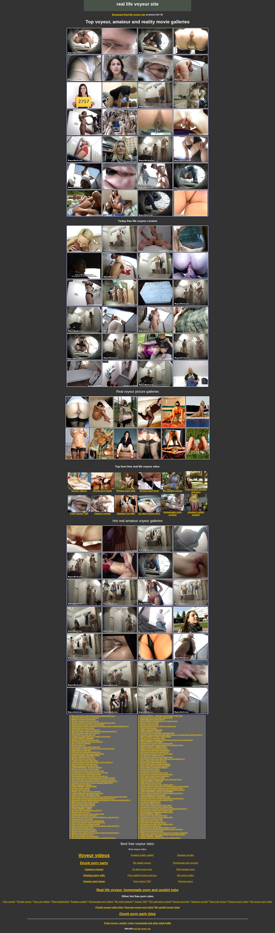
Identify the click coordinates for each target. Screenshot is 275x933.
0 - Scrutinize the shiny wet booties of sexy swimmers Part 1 (160, 745)
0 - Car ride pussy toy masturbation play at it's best (88, 773)
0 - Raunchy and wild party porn (81, 834)
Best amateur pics (185, 869)
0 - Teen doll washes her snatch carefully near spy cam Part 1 (92, 779)
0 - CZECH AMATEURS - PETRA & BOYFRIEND (155, 791)
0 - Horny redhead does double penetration (154, 764)
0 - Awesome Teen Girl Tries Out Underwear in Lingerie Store (161, 798)
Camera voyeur (94, 869)
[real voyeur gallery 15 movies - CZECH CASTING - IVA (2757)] (84, 107)
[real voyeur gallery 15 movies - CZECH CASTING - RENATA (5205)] (191, 578)
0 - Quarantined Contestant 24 (149, 826)
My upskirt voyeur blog (167, 907)
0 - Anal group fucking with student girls (153, 752)
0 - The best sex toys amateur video (151, 738)
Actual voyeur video (238, 902)
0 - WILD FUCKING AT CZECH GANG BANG (154, 736)
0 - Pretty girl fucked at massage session (84, 824)
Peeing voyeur (185, 881)
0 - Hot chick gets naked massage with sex (85, 810)
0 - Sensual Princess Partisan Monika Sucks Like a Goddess (160, 829)
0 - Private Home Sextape (147, 728)
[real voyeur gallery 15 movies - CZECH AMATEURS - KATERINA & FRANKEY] (191, 278)
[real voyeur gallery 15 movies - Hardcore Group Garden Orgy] (84, 215)
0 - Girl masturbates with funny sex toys (84, 733)
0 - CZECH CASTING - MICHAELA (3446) (84, 795)
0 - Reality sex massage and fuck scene (84, 769)
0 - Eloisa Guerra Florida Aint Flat (150, 831)
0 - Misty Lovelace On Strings (80, 785)
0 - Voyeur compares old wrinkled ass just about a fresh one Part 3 (94, 826)
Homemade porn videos (101, 902)
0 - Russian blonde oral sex (79, 790)
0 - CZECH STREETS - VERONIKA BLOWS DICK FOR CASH (160, 716)
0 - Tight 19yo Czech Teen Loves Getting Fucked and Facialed (161, 834)
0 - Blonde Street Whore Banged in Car (152, 762)
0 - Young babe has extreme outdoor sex (84, 730)
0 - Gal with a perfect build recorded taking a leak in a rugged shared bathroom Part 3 (170, 735)
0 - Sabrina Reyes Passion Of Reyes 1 (83, 815)
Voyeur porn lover (94, 881)
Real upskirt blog (60, 902)
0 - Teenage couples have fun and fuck (84, 718)
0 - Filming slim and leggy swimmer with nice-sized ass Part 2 (161, 790)
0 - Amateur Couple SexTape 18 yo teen (84, 740)
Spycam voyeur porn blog (139, 907)
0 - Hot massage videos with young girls (84, 747)
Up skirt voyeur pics (142, 869)
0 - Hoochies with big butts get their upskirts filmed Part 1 (91, 783)
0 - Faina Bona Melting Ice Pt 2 (149, 803)
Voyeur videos (94, 855)
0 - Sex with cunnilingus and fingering (83, 836)
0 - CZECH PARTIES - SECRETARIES (83, 786)
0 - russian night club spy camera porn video (86, 793)
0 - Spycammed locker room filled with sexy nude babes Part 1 (161, 759)
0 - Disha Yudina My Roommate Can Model (154, 766)
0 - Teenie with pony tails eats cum (82, 735)
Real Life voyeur (218, 902)
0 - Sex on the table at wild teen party (83, 764)
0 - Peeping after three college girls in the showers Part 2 (159, 838)
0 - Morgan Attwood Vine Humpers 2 (83, 831)
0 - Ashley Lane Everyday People (150, 730)
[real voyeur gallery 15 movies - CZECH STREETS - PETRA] (84, 278)
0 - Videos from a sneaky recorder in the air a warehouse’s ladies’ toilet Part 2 (98, 797)
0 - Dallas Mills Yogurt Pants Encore (151, 719)
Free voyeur (9, 902)
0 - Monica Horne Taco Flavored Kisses (152, 815)
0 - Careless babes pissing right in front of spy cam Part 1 (91, 762)
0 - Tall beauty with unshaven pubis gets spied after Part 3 (160, 779)
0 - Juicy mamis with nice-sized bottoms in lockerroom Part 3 (92, 838)
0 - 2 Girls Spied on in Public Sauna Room (85, 774)
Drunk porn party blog (137, 914)
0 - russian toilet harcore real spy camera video (155, 785)
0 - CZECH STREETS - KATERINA (150, 742)
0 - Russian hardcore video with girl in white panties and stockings (163, 786)
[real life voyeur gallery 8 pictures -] (77, 426)
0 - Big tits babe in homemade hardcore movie (155, 812)
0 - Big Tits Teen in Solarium (80, 743)
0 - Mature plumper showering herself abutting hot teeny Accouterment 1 (165, 740)
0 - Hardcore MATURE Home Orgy (82, 757)
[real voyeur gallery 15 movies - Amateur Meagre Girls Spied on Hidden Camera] (120, 551)
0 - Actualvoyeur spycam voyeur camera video (86, 724)
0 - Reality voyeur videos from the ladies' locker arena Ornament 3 (94, 833)
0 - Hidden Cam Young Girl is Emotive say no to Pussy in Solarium (163, 833)
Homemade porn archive (185, 863)
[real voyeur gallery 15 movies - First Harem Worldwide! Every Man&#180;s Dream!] (120, 134)
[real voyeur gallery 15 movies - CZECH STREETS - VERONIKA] (120, 80)
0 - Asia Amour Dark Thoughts (80, 807)
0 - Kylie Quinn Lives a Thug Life (150, 821)
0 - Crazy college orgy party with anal (152, 760)
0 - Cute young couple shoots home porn (153, 776)
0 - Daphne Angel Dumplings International (154, 750)
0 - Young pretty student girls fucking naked (154, 805)
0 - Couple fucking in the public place (83, 760)
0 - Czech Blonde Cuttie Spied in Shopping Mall (156, 733)
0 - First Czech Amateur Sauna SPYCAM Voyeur (87, 822)
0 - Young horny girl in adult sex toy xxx (153, 773)
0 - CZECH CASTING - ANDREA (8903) (152, 747)
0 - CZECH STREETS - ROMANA (81, 738)
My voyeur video (185, 875)
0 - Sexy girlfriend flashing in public (151, 778)
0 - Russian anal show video (148, 769)
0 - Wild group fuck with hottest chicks (84, 802)
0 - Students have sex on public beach (83, 766)
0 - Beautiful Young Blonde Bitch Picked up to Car (157, 827)
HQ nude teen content (160, 902)
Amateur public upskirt (142, 855)
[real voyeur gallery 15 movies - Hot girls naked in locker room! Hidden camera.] (191, 107)
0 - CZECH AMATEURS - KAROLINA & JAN (154, 797)
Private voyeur (24, 902)
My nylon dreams (123, 902)
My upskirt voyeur (142, 863)
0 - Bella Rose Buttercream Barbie (82, 805)
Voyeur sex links (181, 902)
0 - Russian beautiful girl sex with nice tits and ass (88, 776)
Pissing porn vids (94, 875)
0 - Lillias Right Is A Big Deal (80, 750)
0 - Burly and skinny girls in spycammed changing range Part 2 (93, 731)
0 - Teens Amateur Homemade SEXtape (152, 767)
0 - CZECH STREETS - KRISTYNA (150, 781)
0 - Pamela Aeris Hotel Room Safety (82, 829)
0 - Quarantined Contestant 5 (149, 771)
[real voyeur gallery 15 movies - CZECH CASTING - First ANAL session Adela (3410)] (84, 551)
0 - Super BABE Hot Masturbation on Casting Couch (157, 721)
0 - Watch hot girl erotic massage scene (153, 748)
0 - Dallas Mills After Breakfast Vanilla (152, 822)
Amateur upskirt (79, 902)
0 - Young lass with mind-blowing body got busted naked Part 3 (93, 781)
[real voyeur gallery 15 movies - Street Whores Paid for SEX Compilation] (155, 359)
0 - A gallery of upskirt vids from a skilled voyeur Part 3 (90, 736)
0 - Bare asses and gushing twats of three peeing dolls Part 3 (92, 716)
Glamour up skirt (185, 855)
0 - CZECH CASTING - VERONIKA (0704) (84, 755)
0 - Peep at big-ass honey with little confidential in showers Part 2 (94, 817)
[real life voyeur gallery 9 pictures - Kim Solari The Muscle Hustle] (101, 426)
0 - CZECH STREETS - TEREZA (149, 731)
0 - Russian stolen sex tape (79, 788)
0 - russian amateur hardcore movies (152, 795)
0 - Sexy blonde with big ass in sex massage (86, 742)
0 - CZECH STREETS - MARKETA (150, 836)
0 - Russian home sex (77, 745)
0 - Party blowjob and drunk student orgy (85, 752)
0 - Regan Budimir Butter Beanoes (82, 803)
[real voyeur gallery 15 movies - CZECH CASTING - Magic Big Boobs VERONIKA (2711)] (84, 251)
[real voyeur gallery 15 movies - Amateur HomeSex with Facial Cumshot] (120, 107)
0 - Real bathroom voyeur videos (81, 728)
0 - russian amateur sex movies (81, 819)
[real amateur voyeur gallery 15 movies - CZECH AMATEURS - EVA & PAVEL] (120, 215)
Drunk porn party (94, 863)
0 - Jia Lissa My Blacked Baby (149, 802)
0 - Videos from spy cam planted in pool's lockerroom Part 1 (160, 788)
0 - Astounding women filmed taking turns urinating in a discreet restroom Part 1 (99, 800)
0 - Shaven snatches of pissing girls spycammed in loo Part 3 (92, 723)
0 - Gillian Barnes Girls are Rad (149, 783)
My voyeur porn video (261, 902)
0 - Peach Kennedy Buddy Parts (81, 827)
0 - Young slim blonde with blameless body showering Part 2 (92, 778)
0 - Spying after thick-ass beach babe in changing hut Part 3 (92, 798)
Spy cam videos (42, 902)
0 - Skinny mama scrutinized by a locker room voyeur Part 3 (160, 793)
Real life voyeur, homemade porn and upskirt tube (137, 890)
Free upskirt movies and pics (142, 875)
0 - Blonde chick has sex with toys (82, 759)
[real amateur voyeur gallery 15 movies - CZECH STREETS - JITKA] (120, 161)
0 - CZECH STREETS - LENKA (80, 809)
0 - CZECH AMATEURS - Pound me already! (85, 767)
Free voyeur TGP (142, 881)
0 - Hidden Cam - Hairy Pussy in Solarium (84, 791)
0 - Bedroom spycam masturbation (82, 719)
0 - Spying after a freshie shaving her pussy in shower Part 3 (92, 748)
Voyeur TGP (140, 902)
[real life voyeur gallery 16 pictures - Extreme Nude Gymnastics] (173, 426)
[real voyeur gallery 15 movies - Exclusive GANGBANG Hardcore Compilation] (120, 578)
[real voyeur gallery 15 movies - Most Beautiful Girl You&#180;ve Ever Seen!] (84, 134)
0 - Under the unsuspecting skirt (150, 819)
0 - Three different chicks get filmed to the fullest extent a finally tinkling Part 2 (99, 726)
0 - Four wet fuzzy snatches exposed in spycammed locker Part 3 (162, 809)
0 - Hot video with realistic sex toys (151, 755)
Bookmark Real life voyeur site (128, 14)
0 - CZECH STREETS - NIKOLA (149, 814)
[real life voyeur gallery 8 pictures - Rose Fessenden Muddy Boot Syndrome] (125, 426)
